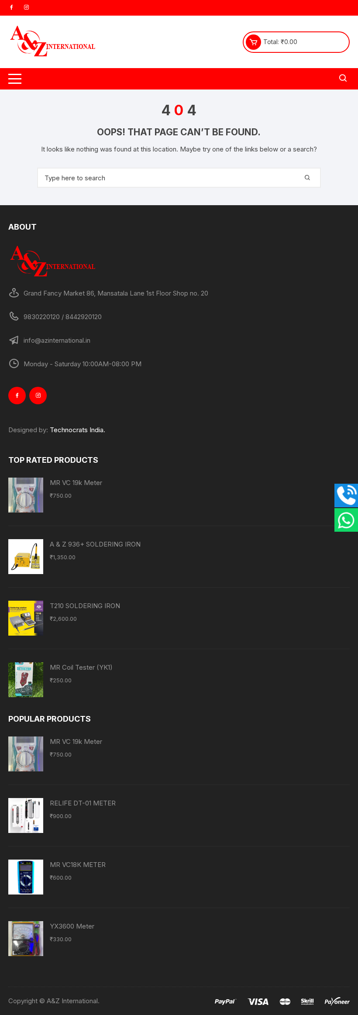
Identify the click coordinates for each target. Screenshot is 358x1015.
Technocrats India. (77, 430)
